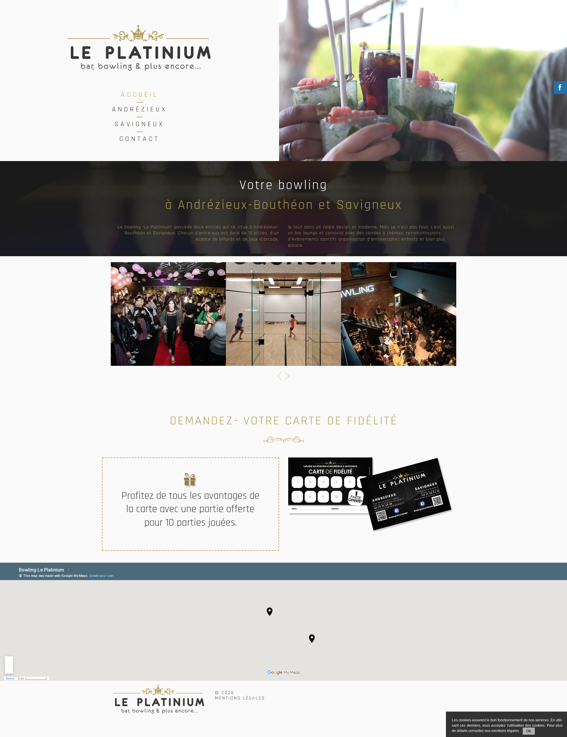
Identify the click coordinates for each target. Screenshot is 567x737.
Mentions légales (240, 698)
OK (528, 731)
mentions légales (505, 731)
